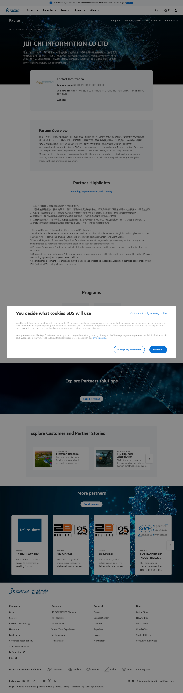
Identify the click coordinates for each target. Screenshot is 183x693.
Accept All (158, 349)
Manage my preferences (129, 349)
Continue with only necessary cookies (148, 313)
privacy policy (99, 338)
